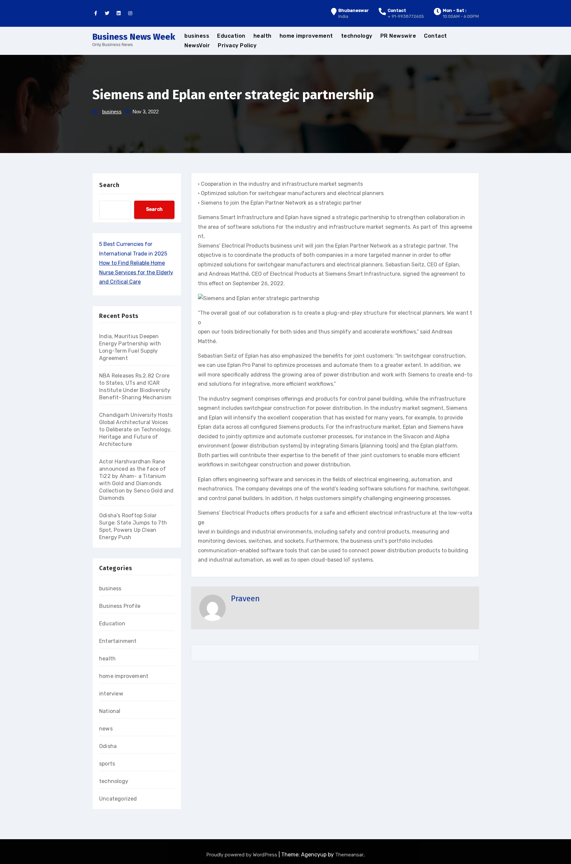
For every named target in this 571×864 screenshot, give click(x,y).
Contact (435, 36)
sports (107, 764)
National (110, 711)
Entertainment (118, 641)
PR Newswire (398, 36)
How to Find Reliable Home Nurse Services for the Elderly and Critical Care (136, 272)
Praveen (245, 598)
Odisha (108, 746)
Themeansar (349, 855)
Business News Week (133, 37)
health (262, 36)
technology (356, 36)
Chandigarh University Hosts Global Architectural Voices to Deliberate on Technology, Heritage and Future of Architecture (135, 429)
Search (109, 185)
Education (231, 36)
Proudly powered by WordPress (242, 855)
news (106, 729)
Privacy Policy (237, 45)
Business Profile (119, 606)
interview (111, 693)
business (196, 36)
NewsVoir (197, 45)
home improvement (306, 36)
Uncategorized (118, 799)
